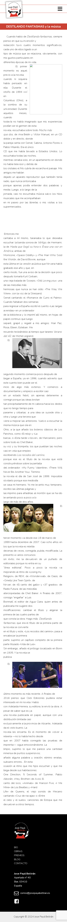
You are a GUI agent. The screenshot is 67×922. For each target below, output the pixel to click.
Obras (18, 851)
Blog (17, 859)
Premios (19, 855)
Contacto (20, 863)
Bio (16, 847)
